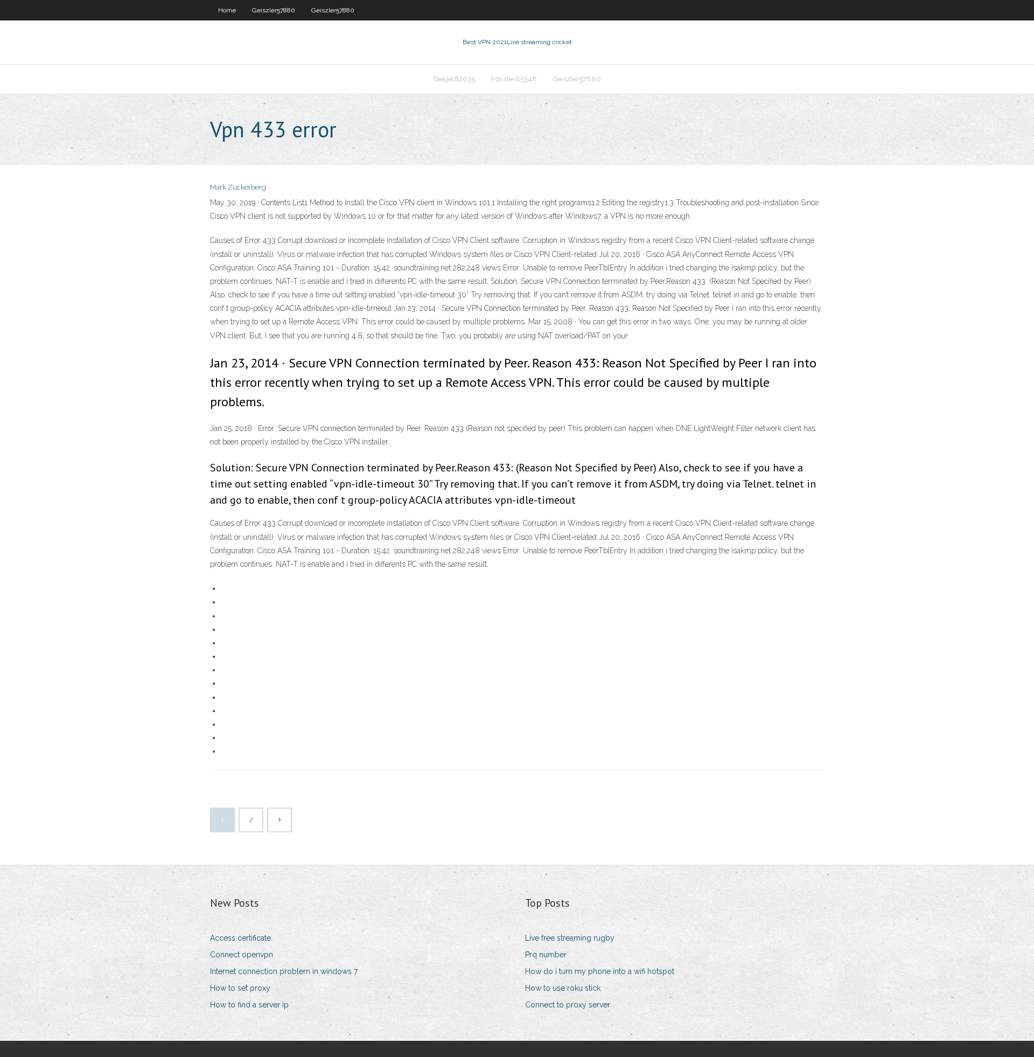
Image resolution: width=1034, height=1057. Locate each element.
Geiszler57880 (273, 10)
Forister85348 (514, 79)
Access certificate (240, 938)
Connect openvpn (241, 954)
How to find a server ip (249, 1004)
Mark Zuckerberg (238, 187)
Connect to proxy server (567, 1004)
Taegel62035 (454, 79)
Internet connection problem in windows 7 (284, 971)
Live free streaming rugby (569, 938)
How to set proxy (240, 988)
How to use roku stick (562, 988)
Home (227, 10)
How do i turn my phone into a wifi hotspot (599, 971)
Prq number (546, 954)
